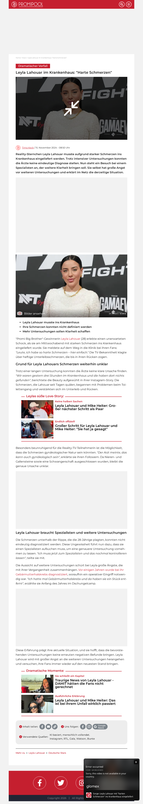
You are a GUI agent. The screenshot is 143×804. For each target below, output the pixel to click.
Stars (24, 58)
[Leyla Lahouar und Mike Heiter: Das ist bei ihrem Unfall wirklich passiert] (37, 704)
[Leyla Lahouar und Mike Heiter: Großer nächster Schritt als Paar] (37, 409)
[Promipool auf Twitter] (61, 783)
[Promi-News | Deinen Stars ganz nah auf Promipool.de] (65, 4)
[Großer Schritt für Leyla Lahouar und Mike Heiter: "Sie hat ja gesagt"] (37, 429)
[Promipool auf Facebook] (39, 783)
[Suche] (122, 4)
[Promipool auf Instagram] (82, 783)
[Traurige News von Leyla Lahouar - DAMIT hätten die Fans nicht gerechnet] (37, 684)
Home (18, 58)
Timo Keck (28, 147)
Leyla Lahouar (70, 338)
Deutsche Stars (57, 753)
